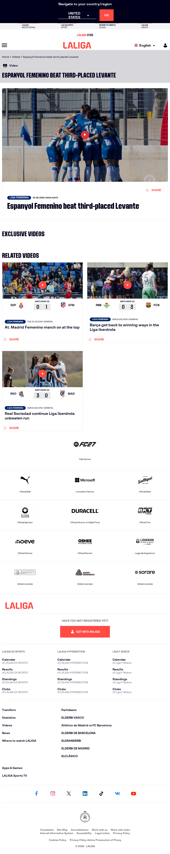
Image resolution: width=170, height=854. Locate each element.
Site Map (62, 829)
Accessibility (84, 833)
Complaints (47, 829)
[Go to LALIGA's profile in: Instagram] (52, 794)
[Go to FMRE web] (85, 817)
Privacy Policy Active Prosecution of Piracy (95, 840)
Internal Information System (56, 833)
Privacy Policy (121, 833)
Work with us (99, 829)
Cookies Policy (57, 840)
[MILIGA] (164, 45)
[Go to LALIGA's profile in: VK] (117, 794)
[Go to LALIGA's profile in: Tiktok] (101, 794)
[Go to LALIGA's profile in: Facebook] (36, 794)
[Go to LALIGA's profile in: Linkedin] (85, 794)
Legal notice (102, 833)
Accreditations (80, 829)
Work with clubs (120, 829)
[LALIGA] (77, 45)
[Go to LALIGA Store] (85, 35)
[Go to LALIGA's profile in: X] (69, 794)
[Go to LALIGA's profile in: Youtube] (133, 794)
